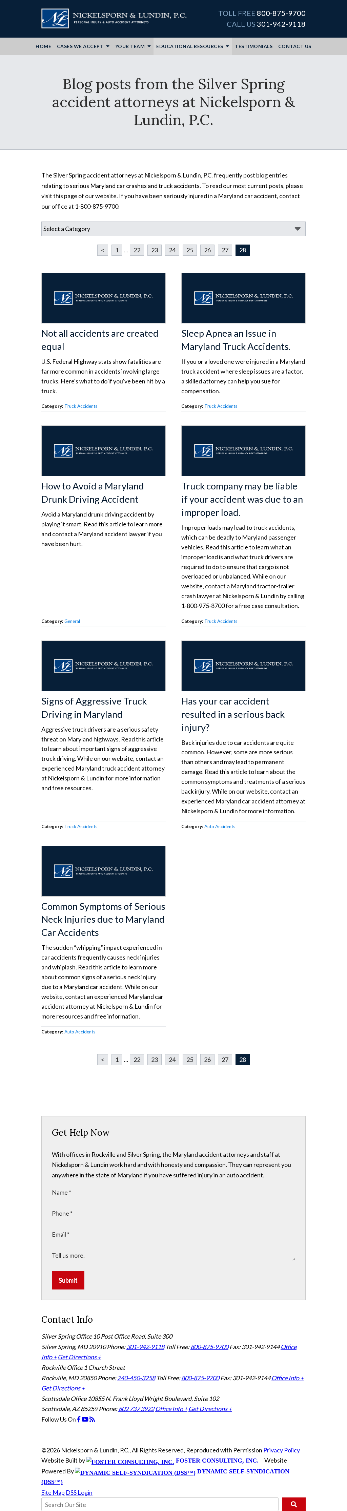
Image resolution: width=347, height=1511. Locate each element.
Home (43, 46)
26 (207, 250)
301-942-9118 (281, 24)
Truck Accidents (80, 406)
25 (189, 250)
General (72, 621)
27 (225, 250)
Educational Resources (190, 46)
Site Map (53, 1492)
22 (137, 250)
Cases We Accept (81, 46)
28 (242, 250)
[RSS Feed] (92, 1419)
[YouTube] (85, 1419)
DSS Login (79, 1492)
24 (172, 250)
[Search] (294, 1504)
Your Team (130, 46)
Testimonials (253, 46)
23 (154, 250)
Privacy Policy (281, 1450)
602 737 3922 (136, 1408)
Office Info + (287, 1378)
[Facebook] (79, 1419)
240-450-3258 (136, 1378)
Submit (68, 1280)
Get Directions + (79, 1357)
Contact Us (294, 46)
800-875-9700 (281, 13)
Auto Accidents (219, 826)
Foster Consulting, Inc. (216, 1460)
